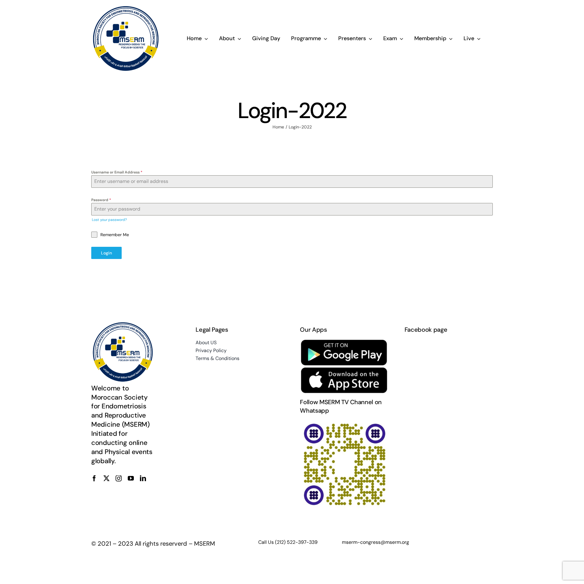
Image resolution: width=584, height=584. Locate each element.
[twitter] (106, 478)
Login (106, 253)
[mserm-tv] (344, 423)
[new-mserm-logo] (126, 8)
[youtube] (131, 478)
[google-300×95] (344, 342)
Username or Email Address (116, 172)
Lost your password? (109, 219)
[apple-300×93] (344, 370)
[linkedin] (143, 478)
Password (101, 200)
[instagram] (119, 478)
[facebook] (94, 478)
